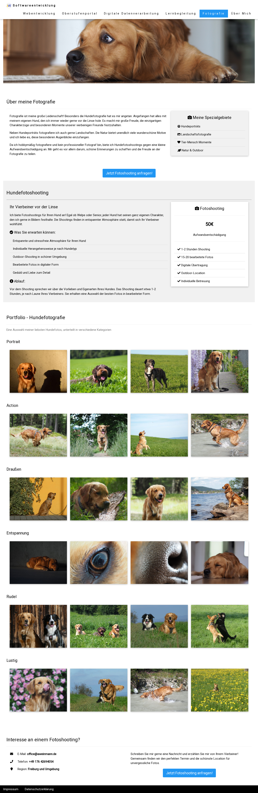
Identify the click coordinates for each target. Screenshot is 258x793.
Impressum (10, 789)
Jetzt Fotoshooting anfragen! (129, 173)
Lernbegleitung (181, 13)
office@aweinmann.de (41, 754)
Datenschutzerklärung (39, 789)
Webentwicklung (39, 13)
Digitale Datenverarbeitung (131, 13)
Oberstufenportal (80, 13)
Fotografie (214, 13)
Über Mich (241, 13)
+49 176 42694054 (41, 761)
